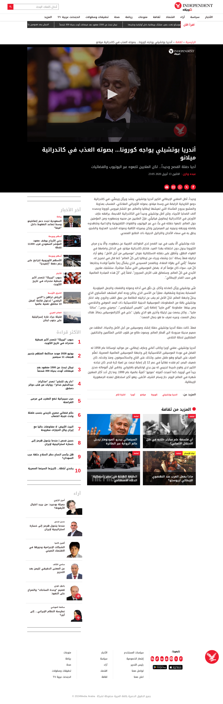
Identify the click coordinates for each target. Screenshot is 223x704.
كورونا (154, 394)
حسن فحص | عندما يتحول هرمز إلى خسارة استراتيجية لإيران (52, 442)
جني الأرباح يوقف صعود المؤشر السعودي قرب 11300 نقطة (45, 244)
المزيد (48, 17)
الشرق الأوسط (55, 293)
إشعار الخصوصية (135, 658)
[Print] (166, 187)
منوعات (142, 17)
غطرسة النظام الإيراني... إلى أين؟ (47, 613)
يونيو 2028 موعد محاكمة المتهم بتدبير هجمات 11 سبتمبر (51, 355)
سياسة (194, 17)
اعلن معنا (139, 677)
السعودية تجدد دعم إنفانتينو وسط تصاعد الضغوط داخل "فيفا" (45, 224)
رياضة (129, 17)
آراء (182, 17)
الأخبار (209, 17)
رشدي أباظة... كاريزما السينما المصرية (51, 468)
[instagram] (171, 658)
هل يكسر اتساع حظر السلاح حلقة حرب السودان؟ (50, 456)
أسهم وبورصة (55, 236)
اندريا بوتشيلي (169, 394)
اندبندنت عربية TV (68, 17)
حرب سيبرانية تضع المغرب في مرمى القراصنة (52, 400)
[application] (111, 94)
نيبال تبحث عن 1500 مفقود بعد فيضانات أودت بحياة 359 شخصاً (103, 25)
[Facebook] (181, 658)
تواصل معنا (138, 671)
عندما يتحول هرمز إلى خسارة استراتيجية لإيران (47, 528)
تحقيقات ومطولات (97, 17)
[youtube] (166, 658)
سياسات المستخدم (134, 652)
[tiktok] (157, 658)
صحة (117, 17)
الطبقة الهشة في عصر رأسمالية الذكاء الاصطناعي (115, 478)
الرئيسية (191, 42)
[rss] (152, 658)
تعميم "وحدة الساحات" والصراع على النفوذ (46, 592)
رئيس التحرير (137, 664)
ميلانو (143, 394)
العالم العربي (55, 313)
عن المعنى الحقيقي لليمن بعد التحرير (47, 570)
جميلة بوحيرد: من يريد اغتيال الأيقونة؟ (47, 506)
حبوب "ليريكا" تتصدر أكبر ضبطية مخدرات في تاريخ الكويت (47, 281)
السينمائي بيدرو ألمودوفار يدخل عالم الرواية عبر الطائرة (115, 441)
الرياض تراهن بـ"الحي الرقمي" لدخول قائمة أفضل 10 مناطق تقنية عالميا (45, 300)
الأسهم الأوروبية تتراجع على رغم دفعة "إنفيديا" (44, 262)
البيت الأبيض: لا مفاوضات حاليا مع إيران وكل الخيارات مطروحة (54, 428)
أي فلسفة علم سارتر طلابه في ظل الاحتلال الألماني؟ (169, 441)
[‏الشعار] (181, 52)
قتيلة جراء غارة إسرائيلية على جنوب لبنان (47, 319)
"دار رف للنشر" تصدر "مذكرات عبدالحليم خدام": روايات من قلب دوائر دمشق (51, 385)
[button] (111, 94)
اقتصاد (170, 17)
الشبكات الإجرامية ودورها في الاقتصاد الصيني (47, 549)
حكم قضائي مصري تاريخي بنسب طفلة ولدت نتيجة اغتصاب (51, 415)
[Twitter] (176, 658)
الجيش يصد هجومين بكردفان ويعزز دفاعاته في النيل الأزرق (36, 24)
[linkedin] (162, 658)
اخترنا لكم (120, 394)
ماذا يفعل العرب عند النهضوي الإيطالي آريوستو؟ (172, 478)
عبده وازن (189, 174)
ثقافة (156, 17)
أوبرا (132, 394)
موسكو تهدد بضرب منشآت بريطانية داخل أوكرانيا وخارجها (168, 25)
